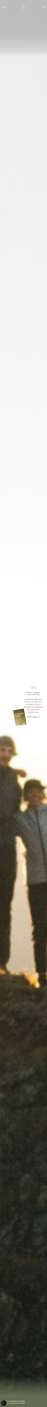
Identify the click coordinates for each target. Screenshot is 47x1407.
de (43, 7)
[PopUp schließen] (33, 687)
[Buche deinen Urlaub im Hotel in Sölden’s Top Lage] (23, 7)
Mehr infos (32, 717)
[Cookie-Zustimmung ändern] (4, 1403)
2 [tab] (4, 1396)
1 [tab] (2, 1396)
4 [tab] (10, 1396)
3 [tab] (7, 1396)
